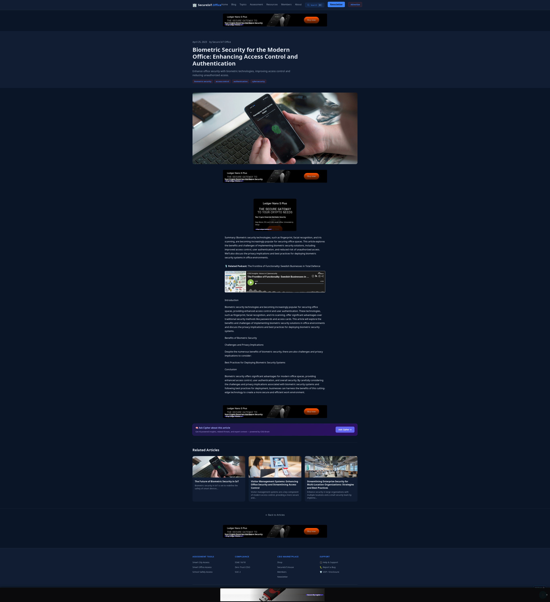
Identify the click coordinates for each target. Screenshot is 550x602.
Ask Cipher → (345, 429)
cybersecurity (258, 81)
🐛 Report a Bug (328, 567)
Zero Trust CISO (242, 567)
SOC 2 (238, 572)
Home (224, 4)
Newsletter (336, 4)
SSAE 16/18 (240, 562)
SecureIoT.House (285, 567)
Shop (279, 562)
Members (286, 4)
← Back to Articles (275, 514)
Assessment (256, 4)
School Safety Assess (202, 572)
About (298, 4)
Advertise (355, 4)
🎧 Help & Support (329, 562)
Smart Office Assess (202, 567)
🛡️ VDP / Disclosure (329, 572)
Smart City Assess (200, 562)
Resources (272, 4)
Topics (243, 4)
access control (222, 81)
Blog (233, 4)
